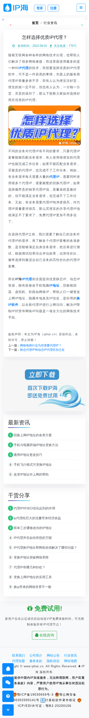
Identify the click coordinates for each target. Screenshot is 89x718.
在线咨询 (46, 635)
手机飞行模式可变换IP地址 (31, 464)
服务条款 (35, 661)
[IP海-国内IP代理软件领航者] (17, 8)
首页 (35, 23)
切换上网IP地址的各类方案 (31, 435)
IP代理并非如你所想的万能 (31, 538)
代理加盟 (18, 661)
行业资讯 (50, 23)
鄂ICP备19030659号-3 (35, 694)
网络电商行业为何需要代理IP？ (41, 345)
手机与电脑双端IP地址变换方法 (34, 445)
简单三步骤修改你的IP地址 (31, 528)
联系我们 (18, 655)
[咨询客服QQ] (8, 668)
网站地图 (70, 661)
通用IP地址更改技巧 (26, 455)
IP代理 (27, 279)
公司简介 (35, 655)
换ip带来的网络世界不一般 (30, 587)
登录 (40, 8)
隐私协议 (53, 661)
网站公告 (53, 655)
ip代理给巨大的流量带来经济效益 (35, 518)
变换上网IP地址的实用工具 (31, 577)
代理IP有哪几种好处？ (27, 567)
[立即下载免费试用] (44, 387)
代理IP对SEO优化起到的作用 (32, 508)
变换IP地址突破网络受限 (29, 557)
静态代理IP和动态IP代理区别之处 (42, 349)
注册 (53, 8)
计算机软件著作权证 (60, 700)
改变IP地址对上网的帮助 (29, 474)
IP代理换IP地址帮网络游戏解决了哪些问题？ (43, 547)
